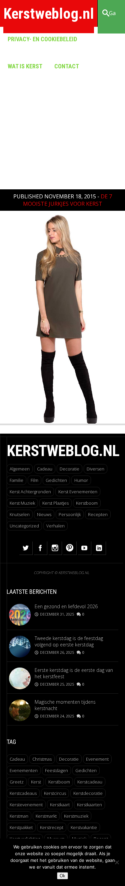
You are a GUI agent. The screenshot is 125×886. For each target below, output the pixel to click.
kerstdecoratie (88, 793)
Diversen (95, 469)
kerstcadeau (89, 782)
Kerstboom (87, 503)
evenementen (24, 770)
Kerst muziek (22, 503)
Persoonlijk (70, 514)
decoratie (69, 759)
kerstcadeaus (23, 793)
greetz (17, 782)
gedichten (86, 770)
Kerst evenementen (77, 492)
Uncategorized (24, 526)
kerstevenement (26, 805)
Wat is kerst (25, 66)
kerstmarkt (46, 816)
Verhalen (55, 526)
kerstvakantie (84, 827)
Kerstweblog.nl (48, 13)
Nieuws (44, 514)
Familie (16, 480)
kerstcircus (55, 793)
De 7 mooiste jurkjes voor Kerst (67, 200)
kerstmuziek (76, 816)
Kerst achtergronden (30, 492)
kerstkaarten (89, 805)
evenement (97, 759)
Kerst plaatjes (55, 503)
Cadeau (44, 469)
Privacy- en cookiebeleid (42, 39)
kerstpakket (21, 827)
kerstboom (59, 782)
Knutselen (20, 514)
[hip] (62, 421)
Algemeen (20, 469)
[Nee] (116, 862)
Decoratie (69, 469)
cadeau (17, 759)
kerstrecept (51, 827)
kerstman (19, 816)
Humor (81, 480)
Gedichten (56, 480)
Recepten (98, 514)
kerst (36, 782)
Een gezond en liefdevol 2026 (66, 606)
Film (34, 480)
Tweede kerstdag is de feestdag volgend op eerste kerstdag (69, 641)
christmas (42, 759)
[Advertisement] (62, 116)
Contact (66, 66)
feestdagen (56, 770)
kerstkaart (60, 805)
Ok (62, 875)
